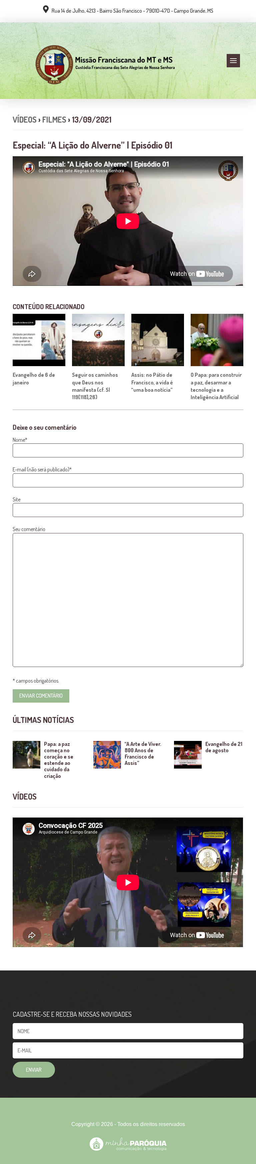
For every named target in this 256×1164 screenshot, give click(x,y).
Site (16, 499)
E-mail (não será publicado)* (42, 469)
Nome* (20, 439)
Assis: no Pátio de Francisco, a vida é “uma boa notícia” (152, 382)
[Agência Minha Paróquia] (128, 1144)
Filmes (54, 119)
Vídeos (25, 119)
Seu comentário (29, 529)
